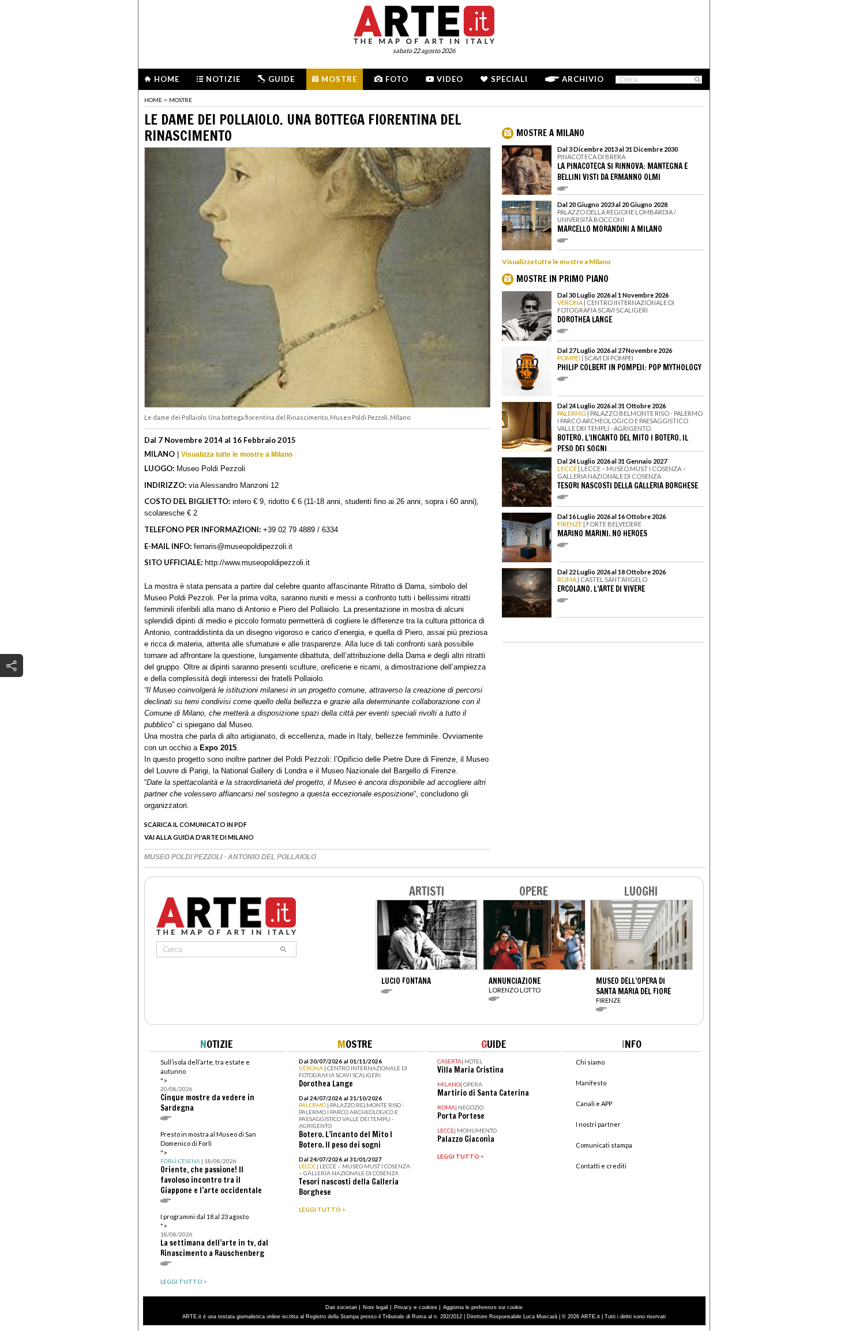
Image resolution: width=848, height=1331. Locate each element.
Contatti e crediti (601, 1166)
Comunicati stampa (604, 1145)
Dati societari (341, 1307)
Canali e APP (594, 1103)
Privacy (403, 1307)
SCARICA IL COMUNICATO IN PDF (195, 824)
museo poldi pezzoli (184, 857)
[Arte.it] (424, 23)
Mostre (339, 79)
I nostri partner (598, 1124)
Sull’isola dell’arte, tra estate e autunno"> (207, 1085)
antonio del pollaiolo (272, 857)
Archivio (583, 79)
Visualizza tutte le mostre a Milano (236, 454)
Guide (281, 79)
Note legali (375, 1307)
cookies (428, 1307)
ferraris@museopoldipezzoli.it (243, 546)
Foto (396, 79)
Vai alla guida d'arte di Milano (199, 837)
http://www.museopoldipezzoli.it (257, 562)
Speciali (509, 79)
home (153, 99)
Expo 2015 (218, 747)
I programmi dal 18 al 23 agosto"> (214, 1235)
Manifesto (591, 1082)
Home (166, 79)
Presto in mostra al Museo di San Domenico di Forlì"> (211, 1162)
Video (450, 79)
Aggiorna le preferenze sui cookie (483, 1307)
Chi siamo (590, 1062)
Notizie (223, 79)
